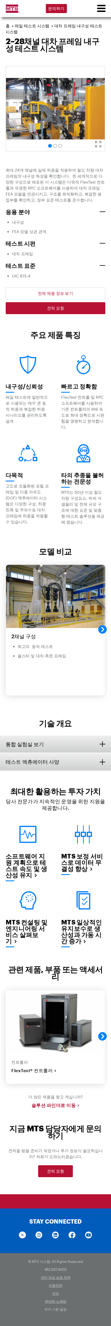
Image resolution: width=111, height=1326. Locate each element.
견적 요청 (55, 308)
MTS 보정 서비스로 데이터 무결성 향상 (82, 862)
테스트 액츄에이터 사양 (32, 762)
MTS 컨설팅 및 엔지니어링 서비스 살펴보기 (27, 931)
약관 (55, 1293)
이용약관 (55, 1285)
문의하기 (56, 8)
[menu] (101, 8)
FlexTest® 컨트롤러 (32, 1070)
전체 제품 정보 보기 (55, 293)
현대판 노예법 (55, 1301)
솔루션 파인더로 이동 (54, 1105)
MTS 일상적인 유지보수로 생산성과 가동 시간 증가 (81, 931)
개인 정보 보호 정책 (56, 1277)
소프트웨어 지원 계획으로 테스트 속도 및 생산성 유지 (26, 865)
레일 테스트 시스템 (32, 25)
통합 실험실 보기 (25, 744)
